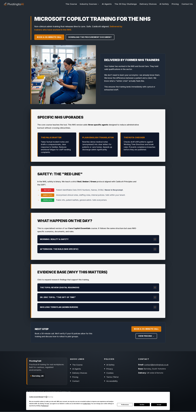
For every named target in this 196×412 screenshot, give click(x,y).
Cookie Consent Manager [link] (36, 397)
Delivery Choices (148, 4)
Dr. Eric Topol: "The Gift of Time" (58, 297)
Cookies (110, 373)
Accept (159, 404)
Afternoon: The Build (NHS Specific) (59, 249)
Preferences (125, 404)
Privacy (109, 369)
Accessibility (112, 381)
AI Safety (164, 4)
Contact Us (187, 4)
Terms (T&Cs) (112, 377)
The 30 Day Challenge (126, 4)
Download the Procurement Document (90, 37)
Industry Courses (88, 4)
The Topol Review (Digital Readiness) (59, 287)
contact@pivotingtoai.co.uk (156, 365)
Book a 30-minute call (49, 37)
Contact (75, 381)
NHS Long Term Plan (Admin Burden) (59, 307)
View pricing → (146, 336)
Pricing (175, 4)
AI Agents (107, 4)
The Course (71, 4)
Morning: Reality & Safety (54, 239)
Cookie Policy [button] (87, 403)
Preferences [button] (44, 405)
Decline (142, 404)
